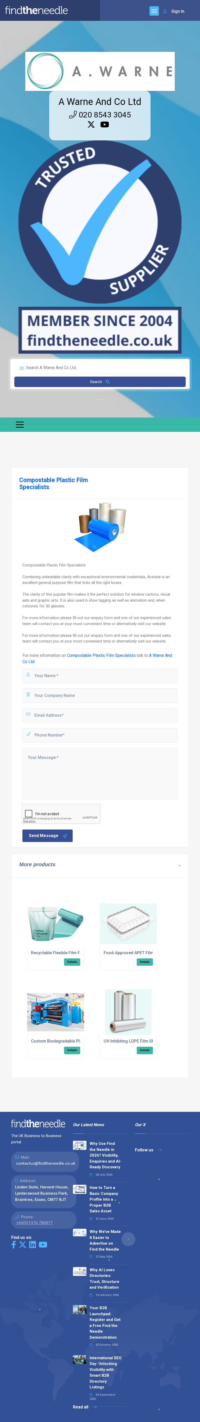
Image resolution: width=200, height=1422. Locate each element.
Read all (81, 1407)
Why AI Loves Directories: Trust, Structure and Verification (104, 1279)
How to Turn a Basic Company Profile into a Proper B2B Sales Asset (104, 1199)
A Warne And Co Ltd (99, 101)
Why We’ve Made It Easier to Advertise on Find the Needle (105, 1240)
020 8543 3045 (104, 114)
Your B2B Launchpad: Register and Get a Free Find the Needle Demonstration (105, 1323)
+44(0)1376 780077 (34, 1222)
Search (96, 381)
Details (72, 962)
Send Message (43, 835)
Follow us (144, 1149)
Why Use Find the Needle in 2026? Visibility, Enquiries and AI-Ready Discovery (105, 1155)
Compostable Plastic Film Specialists (101, 655)
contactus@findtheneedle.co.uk (45, 1163)
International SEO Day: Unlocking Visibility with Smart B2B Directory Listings (106, 1373)
